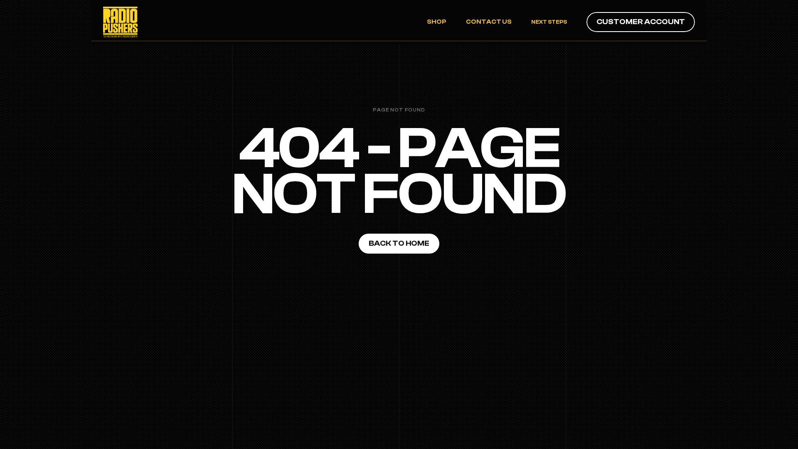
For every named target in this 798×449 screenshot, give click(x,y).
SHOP (436, 21)
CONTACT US (489, 21)
